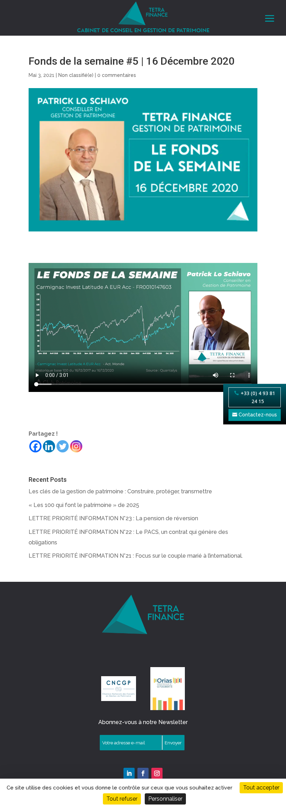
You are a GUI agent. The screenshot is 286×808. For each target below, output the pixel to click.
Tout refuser (121, 798)
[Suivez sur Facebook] (143, 773)
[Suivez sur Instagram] (157, 773)
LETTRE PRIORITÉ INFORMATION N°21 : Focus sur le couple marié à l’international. (136, 555)
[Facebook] (35, 446)
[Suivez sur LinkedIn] (129, 773)
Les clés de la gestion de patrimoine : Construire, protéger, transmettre (120, 491)
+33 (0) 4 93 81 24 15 (258, 397)
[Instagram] (76, 446)
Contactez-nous (258, 414)
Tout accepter (261, 787)
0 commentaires (116, 75)
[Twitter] (63, 446)
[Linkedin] (49, 446)
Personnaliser (165, 798)
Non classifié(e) (75, 75)
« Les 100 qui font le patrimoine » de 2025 (84, 505)
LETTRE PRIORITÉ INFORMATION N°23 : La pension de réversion (113, 518)
